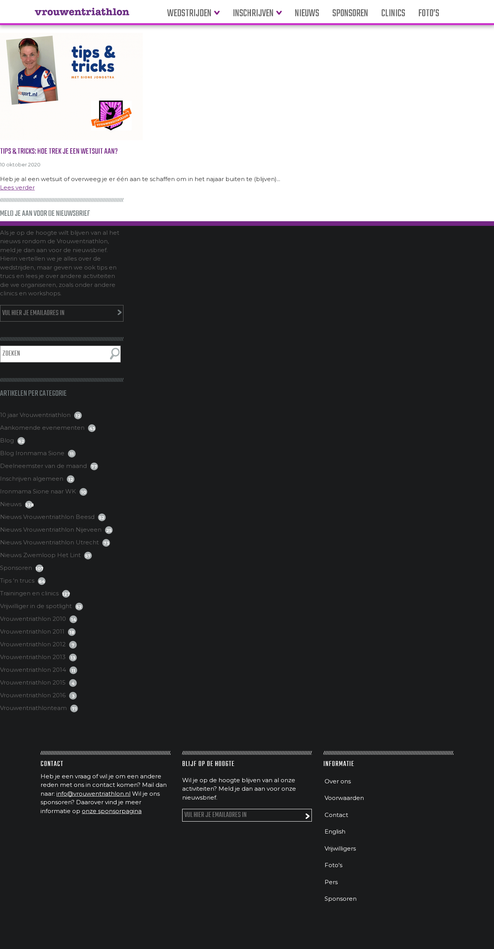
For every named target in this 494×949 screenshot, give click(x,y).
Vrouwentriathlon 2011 (32, 631)
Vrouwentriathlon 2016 (33, 695)
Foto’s (428, 13)
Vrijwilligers (340, 848)
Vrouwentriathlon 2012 (33, 644)
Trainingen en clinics (29, 593)
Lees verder (17, 187)
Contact (336, 815)
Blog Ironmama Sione (32, 453)
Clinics (393, 13)
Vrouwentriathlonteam (33, 708)
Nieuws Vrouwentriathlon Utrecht (49, 542)
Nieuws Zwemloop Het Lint (40, 555)
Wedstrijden (189, 13)
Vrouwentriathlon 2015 (33, 682)
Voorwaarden (344, 798)
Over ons (338, 781)
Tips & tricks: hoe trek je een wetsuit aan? (59, 152)
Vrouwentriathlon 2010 (33, 618)
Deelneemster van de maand (43, 465)
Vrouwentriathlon (82, 15)
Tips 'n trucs (17, 580)
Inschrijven (253, 13)
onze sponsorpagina (112, 811)
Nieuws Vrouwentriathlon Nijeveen (51, 529)
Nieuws (307, 13)
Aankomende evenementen (42, 427)
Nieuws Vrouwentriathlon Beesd (47, 516)
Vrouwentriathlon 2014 (33, 669)
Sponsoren (350, 13)
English (335, 831)
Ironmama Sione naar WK (38, 491)
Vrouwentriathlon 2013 (33, 657)
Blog (7, 440)
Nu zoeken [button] (115, 353)
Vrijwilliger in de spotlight (36, 606)
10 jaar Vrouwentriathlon (35, 415)
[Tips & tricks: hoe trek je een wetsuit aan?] (247, 86)
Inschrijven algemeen (31, 478)
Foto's (333, 865)
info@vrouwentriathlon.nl (93, 793)
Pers (331, 882)
